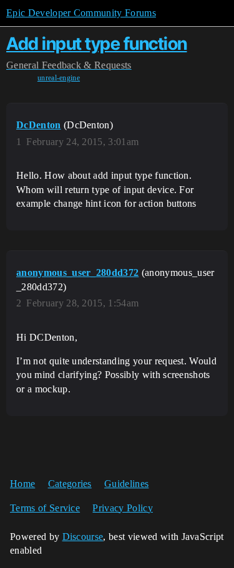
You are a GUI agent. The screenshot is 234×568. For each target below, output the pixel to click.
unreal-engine (58, 77)
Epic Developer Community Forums (81, 12)
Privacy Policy (122, 508)
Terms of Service (45, 508)
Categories (70, 483)
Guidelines (126, 483)
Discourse (83, 536)
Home (22, 483)
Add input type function (96, 43)
